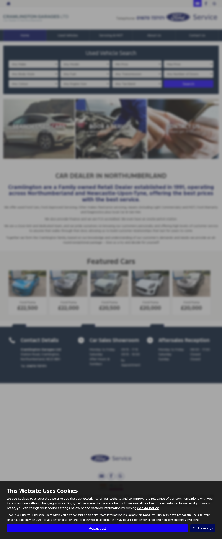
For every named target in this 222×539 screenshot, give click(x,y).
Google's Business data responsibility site (172, 515)
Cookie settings (203, 528)
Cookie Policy (148, 508)
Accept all (97, 528)
